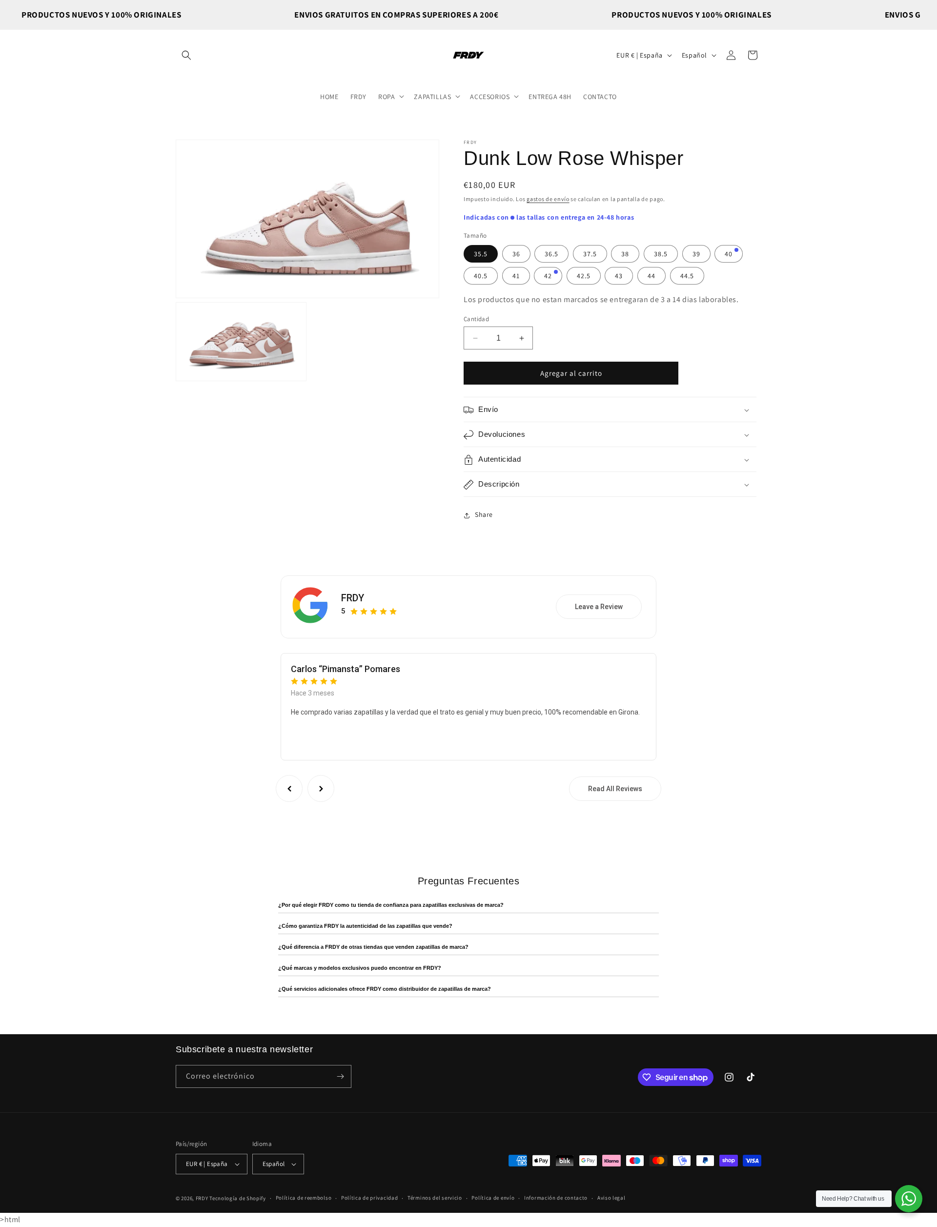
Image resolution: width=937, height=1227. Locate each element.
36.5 (551, 253)
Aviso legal (611, 1198)
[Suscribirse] (340, 1076)
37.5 (590, 253)
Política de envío (492, 1198)
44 (651, 275)
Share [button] (484, 515)
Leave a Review (599, 607)
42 (548, 275)
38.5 (661, 253)
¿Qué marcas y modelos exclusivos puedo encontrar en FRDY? (359, 968)
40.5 (481, 275)
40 (729, 253)
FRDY (352, 598)
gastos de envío (548, 199)
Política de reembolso (304, 1198)
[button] (186, 55)
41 (516, 275)
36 (516, 253)
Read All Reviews (615, 789)
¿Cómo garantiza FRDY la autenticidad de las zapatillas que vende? (365, 926)
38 (625, 253)
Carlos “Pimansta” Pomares (345, 669)
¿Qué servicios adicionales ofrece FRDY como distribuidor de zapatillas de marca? (384, 989)
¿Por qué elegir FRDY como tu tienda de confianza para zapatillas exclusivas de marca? (391, 905)
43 (619, 275)
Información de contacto (556, 1198)
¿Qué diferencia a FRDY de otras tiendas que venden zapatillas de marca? (373, 947)
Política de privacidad (369, 1198)
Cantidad (476, 319)
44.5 (687, 275)
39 (696, 253)
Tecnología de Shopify (237, 1198)
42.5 (584, 275)
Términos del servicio (434, 1198)
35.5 (481, 253)
